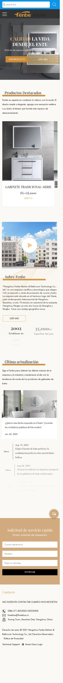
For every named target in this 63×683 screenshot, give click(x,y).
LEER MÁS (13, 318)
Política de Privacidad (13, 638)
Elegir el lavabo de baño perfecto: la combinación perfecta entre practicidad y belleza (33, 453)
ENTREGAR (30, 572)
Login (40, 644)
